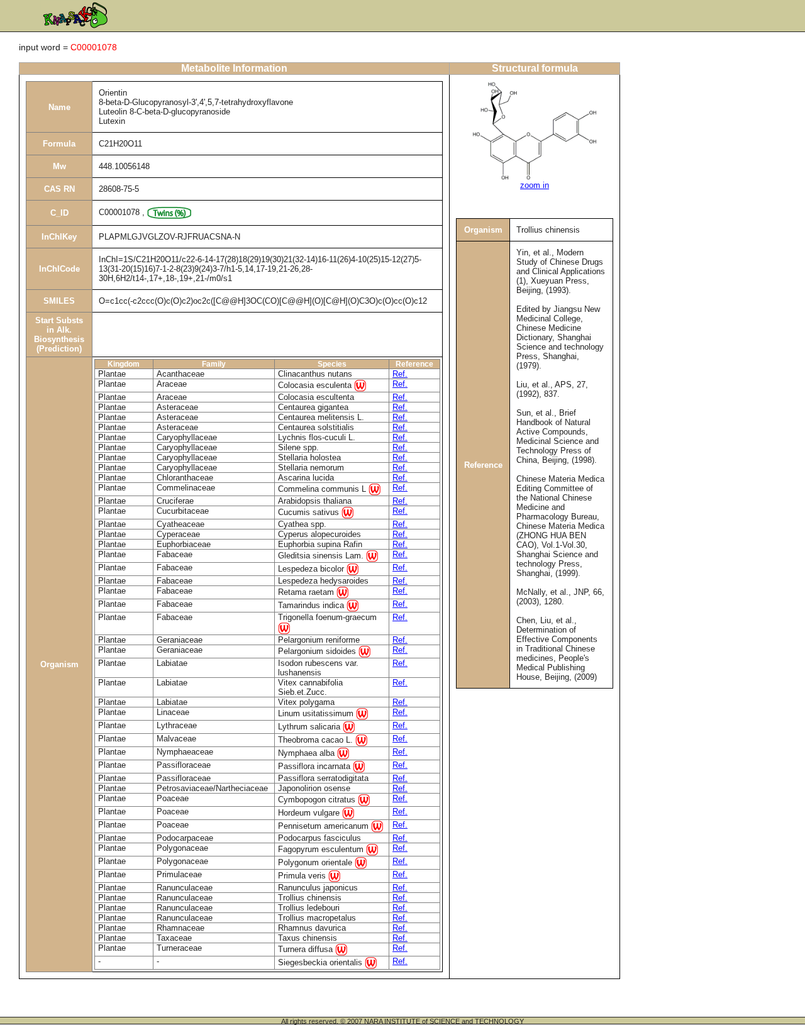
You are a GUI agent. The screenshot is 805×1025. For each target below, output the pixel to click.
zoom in (534, 185)
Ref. (400, 374)
